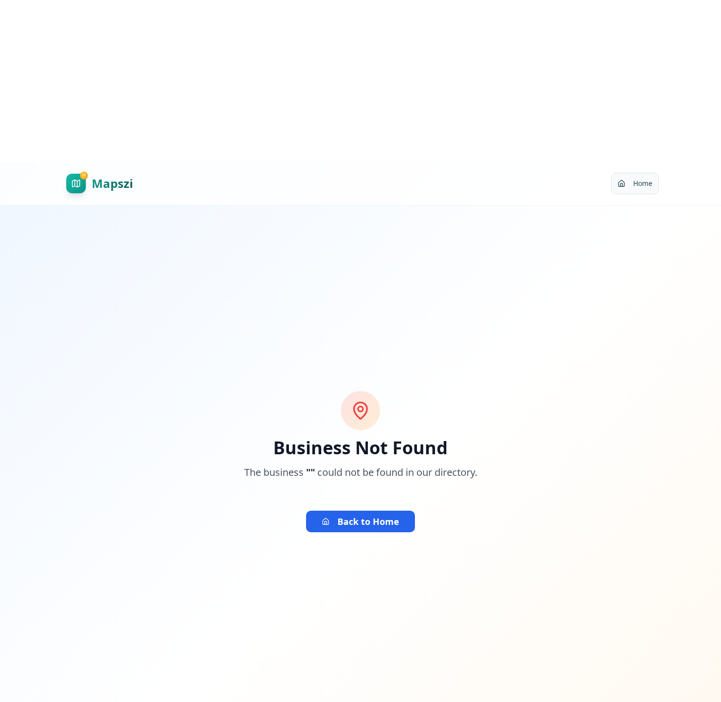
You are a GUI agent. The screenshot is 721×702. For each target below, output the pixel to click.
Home (642, 183)
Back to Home (368, 521)
